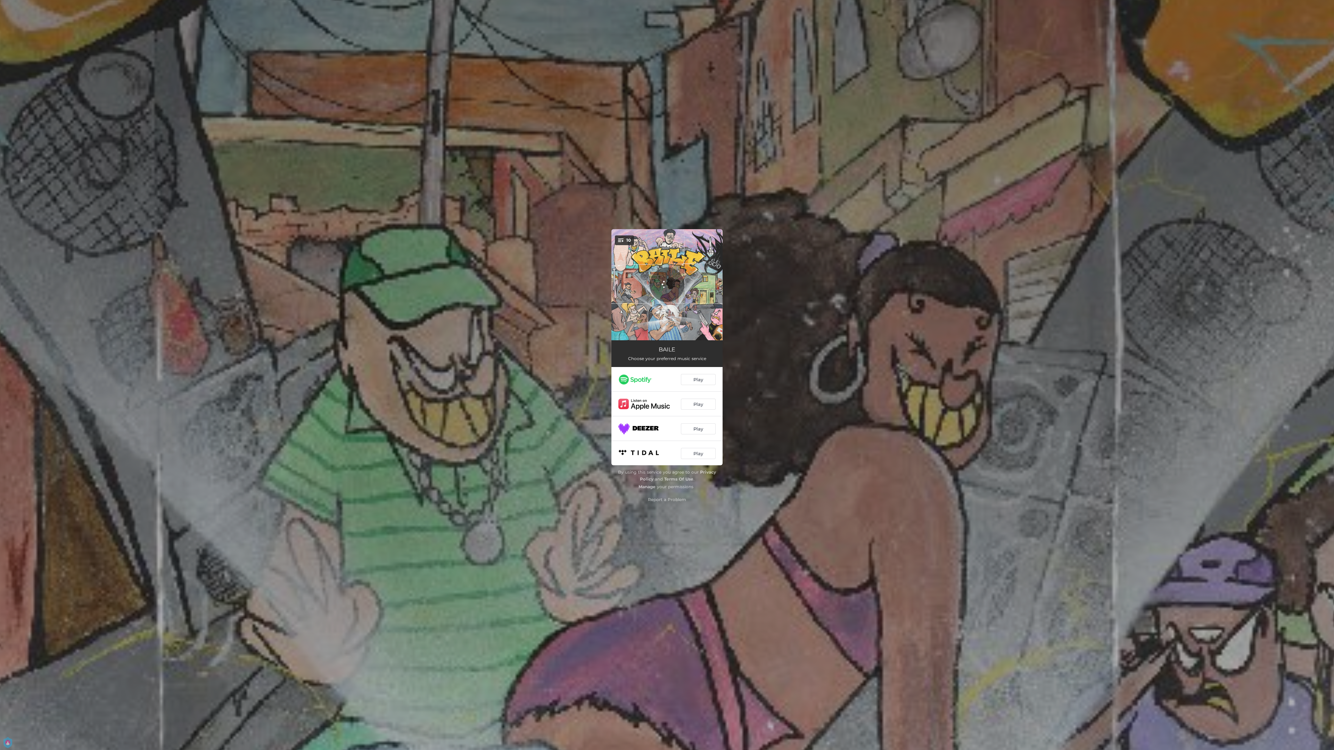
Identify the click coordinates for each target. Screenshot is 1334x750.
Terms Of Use (678, 479)
